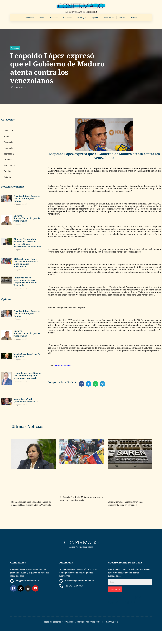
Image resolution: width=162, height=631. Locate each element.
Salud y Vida (109, 17)
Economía (54, 17)
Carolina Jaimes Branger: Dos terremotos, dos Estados (27, 198)
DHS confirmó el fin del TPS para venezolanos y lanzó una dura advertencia (26, 263)
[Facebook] (13, 588)
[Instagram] (28, 588)
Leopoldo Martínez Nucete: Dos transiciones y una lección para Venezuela (27, 375)
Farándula (67, 17)
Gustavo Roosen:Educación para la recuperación (27, 218)
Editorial (134, 17)
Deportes (94, 17)
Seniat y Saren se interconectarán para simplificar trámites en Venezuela (25, 281)
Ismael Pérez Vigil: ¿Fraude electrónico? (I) (26, 400)
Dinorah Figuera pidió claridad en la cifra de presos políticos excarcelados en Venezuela (27, 243)
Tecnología (81, 17)
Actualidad (29, 17)
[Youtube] (35, 588)
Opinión (122, 17)
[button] (15, 48)
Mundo (41, 17)
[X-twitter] (20, 588)
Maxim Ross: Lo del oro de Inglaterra (27, 355)
